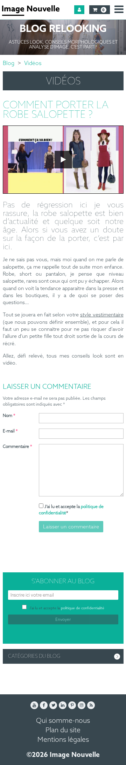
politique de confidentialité (82, 608)
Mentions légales (63, 740)
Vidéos (33, 63)
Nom (9, 415)
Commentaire (17, 446)
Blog (8, 63)
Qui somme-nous (63, 721)
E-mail (10, 431)
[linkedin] (62, 705)
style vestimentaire (101, 315)
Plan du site (63, 730)
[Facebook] (44, 705)
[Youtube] (34, 705)
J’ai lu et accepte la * (71, 509)
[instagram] (81, 705)
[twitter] (53, 705)
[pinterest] (72, 705)
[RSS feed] (91, 705)
